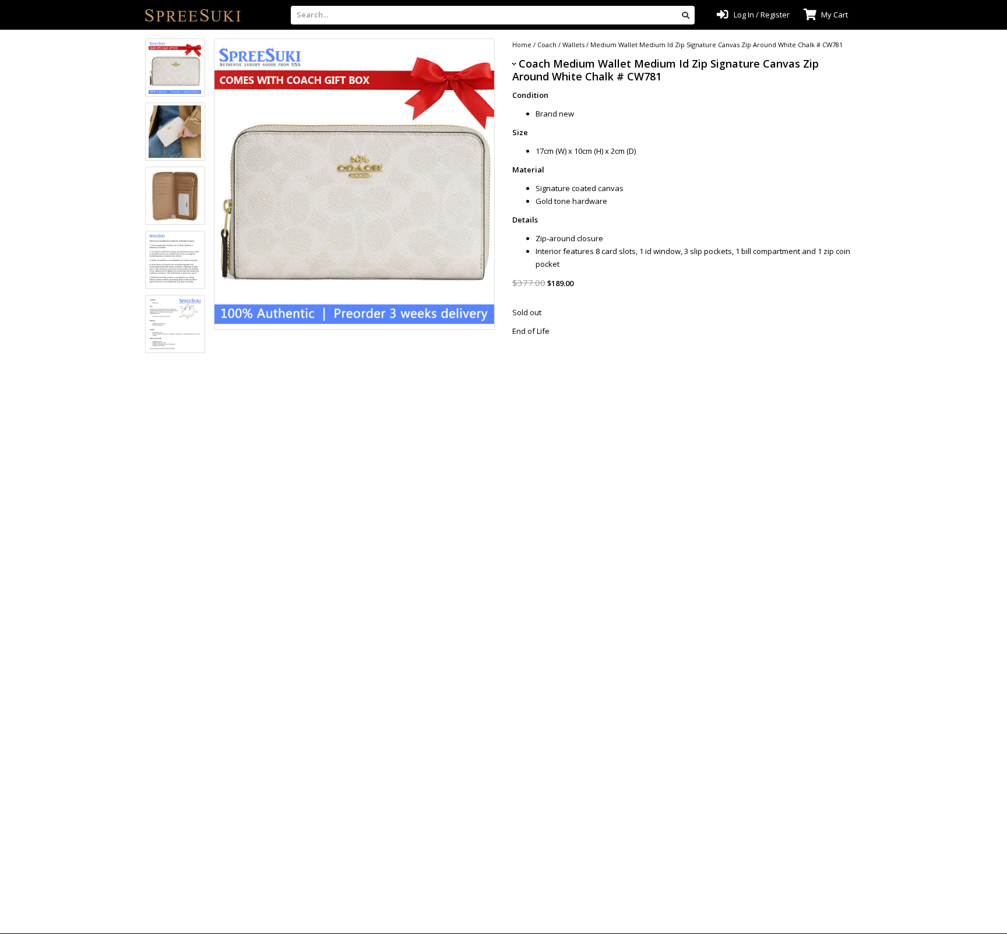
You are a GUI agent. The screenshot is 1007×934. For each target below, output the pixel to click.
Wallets (573, 44)
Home (521, 44)
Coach (547, 44)
